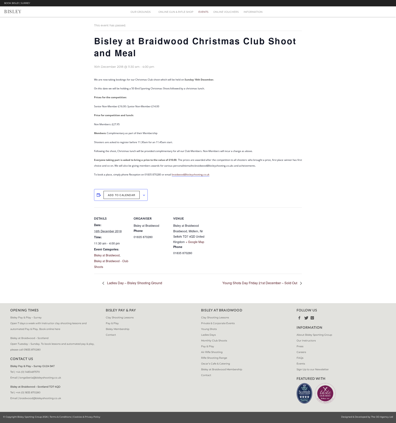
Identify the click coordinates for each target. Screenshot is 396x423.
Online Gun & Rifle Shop (175, 11)
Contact (111, 334)
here (57, 329)
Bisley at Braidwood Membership (221, 369)
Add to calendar (121, 195)
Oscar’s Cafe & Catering (215, 363)
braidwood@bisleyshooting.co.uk (190, 174)
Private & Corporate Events (218, 323)
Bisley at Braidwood (107, 255)
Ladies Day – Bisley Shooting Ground (134, 282)
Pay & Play (112, 323)
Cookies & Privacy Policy (86, 416)
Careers (301, 352)
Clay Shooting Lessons (120, 317)
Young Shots (209, 329)
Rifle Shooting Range (214, 357)
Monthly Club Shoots (214, 340)
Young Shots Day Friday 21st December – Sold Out (260, 282)
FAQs (300, 357)
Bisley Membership (117, 329)
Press (300, 346)
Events (203, 11)
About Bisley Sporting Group (314, 334)
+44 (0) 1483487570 (28, 371)
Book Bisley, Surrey (17, 3)
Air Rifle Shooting (212, 352)
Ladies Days (208, 334)
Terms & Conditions (60, 416)
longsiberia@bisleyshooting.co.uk (40, 377)
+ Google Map (195, 242)
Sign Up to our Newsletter (313, 369)
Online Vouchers (226, 11)
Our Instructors (306, 340)
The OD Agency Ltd (382, 416)
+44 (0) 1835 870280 (28, 392)
